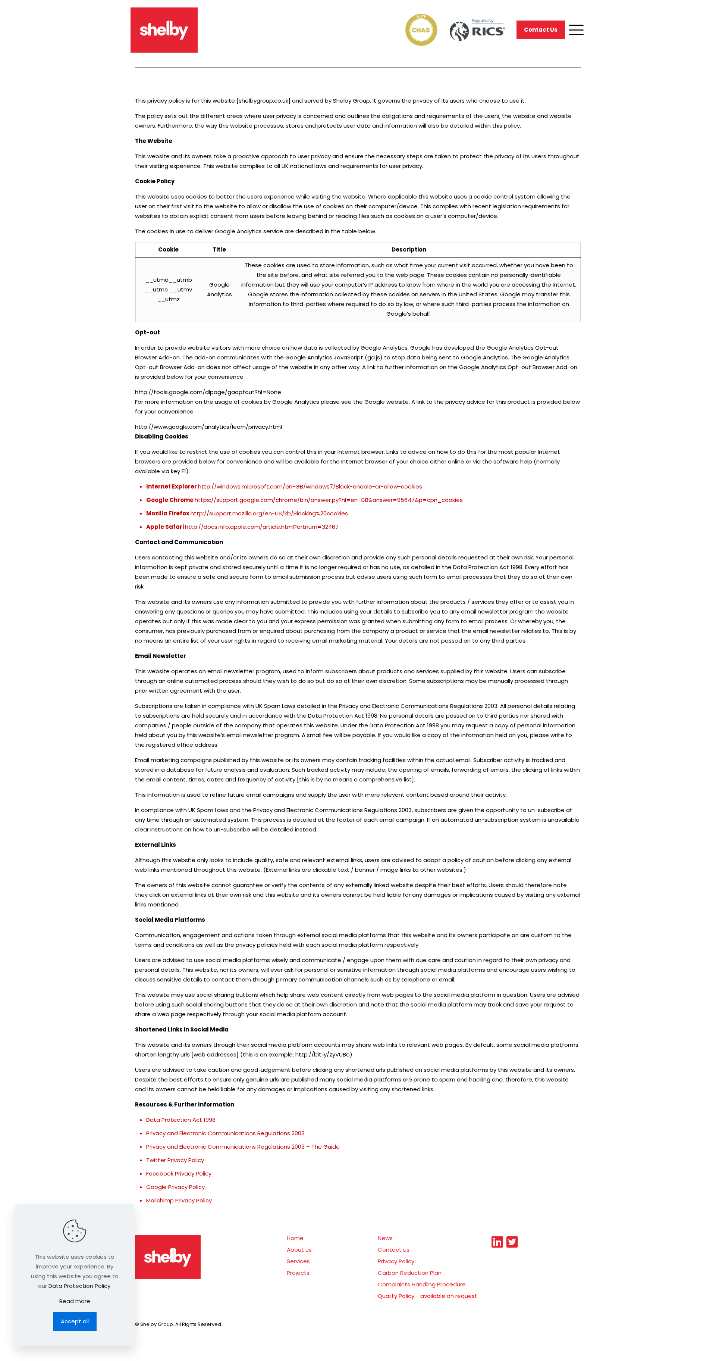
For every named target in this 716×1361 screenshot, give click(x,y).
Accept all (75, 1321)
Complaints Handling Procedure (422, 1284)
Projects (298, 1273)
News (385, 1238)
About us (299, 1250)
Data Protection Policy (79, 1286)
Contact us (393, 1250)
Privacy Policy (396, 1261)
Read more (74, 1301)
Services (298, 1261)
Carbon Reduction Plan (410, 1273)
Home (295, 1238)
